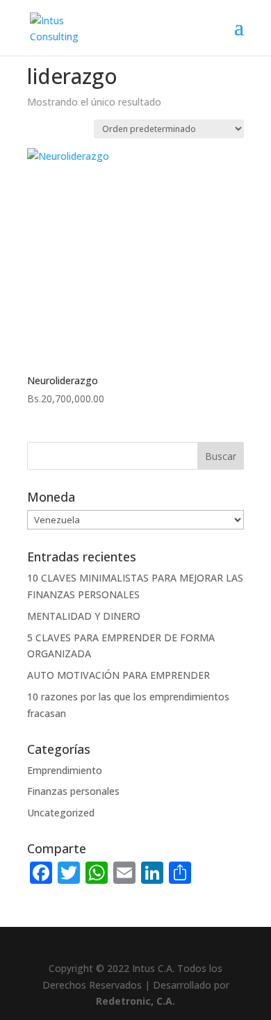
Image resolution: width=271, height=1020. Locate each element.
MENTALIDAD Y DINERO (83, 616)
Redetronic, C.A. (135, 1000)
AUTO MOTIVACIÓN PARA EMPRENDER (118, 675)
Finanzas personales (73, 791)
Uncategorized (61, 812)
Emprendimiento (64, 770)
